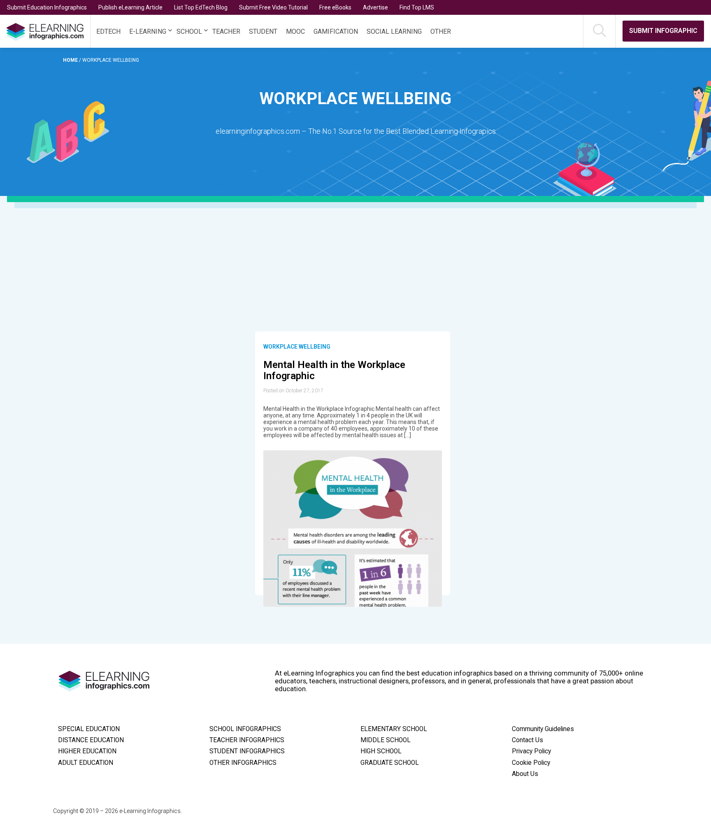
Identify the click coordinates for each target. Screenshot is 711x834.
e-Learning (147, 31)
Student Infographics (247, 751)
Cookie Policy (531, 762)
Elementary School (393, 729)
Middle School (385, 740)
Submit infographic (663, 31)
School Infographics (245, 729)
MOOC (295, 31)
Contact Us (527, 740)
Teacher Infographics (246, 740)
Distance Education (91, 740)
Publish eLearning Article (130, 7)
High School (381, 751)
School (189, 31)
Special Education (89, 729)
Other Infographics (242, 762)
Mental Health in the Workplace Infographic (334, 370)
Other (440, 31)
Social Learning (394, 31)
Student (263, 31)
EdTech (108, 31)
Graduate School (389, 762)
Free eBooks (335, 7)
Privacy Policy (531, 751)
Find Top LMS (417, 7)
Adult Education (85, 762)
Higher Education (87, 751)
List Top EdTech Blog (201, 7)
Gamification (336, 31)
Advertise (375, 7)
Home (71, 60)
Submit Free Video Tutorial (273, 7)
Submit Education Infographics (47, 7)
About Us (525, 774)
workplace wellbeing (296, 346)
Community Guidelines (543, 729)
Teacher (226, 31)
